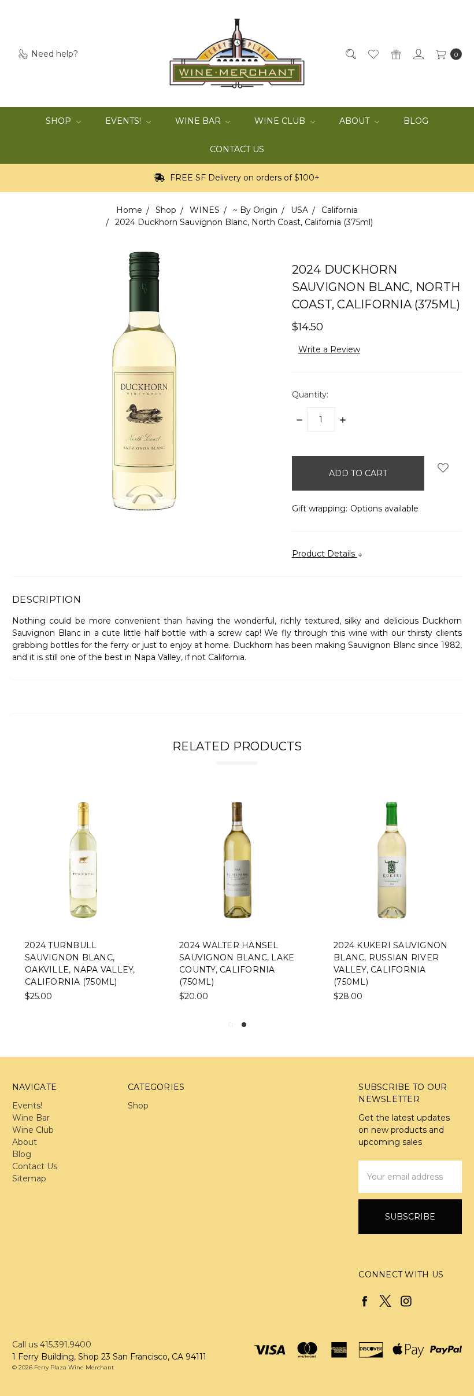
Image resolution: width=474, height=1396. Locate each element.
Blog (415, 121)
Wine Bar (199, 121)
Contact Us (237, 149)
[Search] (350, 53)
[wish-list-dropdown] (443, 467)
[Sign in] (418, 53)
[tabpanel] (238, 902)
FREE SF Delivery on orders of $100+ (244, 177)
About (355, 121)
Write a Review (329, 349)
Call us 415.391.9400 (51, 1344)
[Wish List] (372, 53)
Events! (124, 121)
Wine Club (281, 121)
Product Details (324, 553)
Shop (59, 121)
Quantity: (310, 394)
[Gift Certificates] (395, 53)
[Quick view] (134, 809)
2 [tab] (244, 1024)
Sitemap (29, 1178)
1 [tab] (230, 1024)
